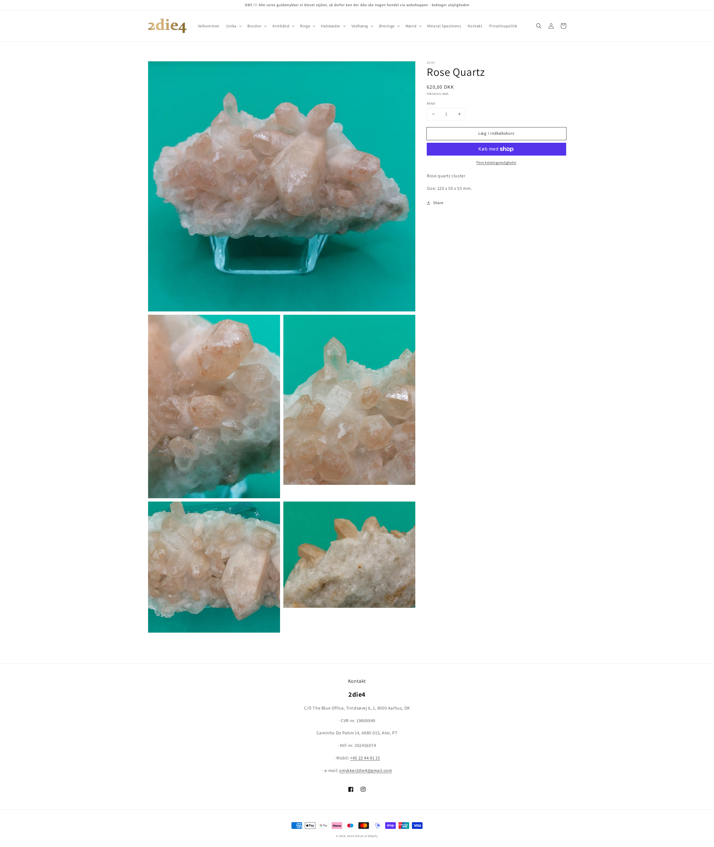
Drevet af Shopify (366, 836)
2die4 (350, 836)
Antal (431, 103)
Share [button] (438, 202)
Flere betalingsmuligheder (496, 162)
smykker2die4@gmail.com (365, 770)
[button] (233, 26)
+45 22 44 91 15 (365, 758)
